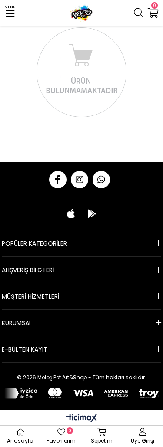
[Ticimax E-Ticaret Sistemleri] (81, 418)
